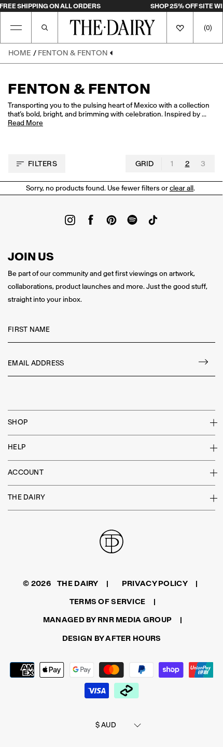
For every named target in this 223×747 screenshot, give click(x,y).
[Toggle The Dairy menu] (207, 498)
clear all (181, 188)
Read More (25, 123)
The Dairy (26, 497)
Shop (17, 422)
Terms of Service (107, 601)
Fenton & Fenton (73, 52)
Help (16, 447)
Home (19, 52)
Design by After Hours (111, 638)
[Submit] (203, 363)
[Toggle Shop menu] (207, 422)
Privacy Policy (155, 583)
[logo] (112, 27)
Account (26, 472)
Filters (42, 163)
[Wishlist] (180, 27)
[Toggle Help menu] (207, 447)
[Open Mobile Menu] (16, 27)
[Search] (45, 27)
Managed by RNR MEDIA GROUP (107, 619)
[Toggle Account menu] (207, 472)
